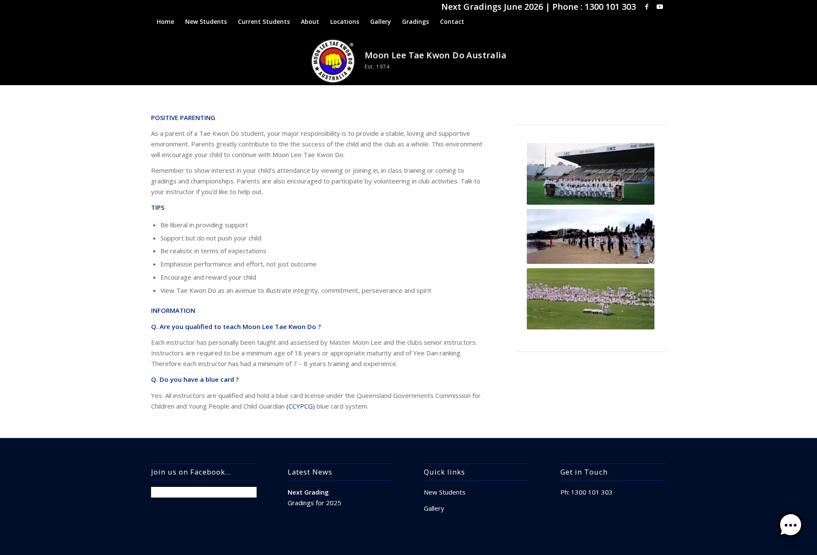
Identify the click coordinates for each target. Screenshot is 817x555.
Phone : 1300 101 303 (594, 6)
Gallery (434, 508)
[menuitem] (165, 21)
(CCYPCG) (300, 406)
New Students (445, 492)
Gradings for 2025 (314, 502)
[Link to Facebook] (646, 6)
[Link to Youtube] (659, 6)
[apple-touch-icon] (333, 61)
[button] (790, 527)
